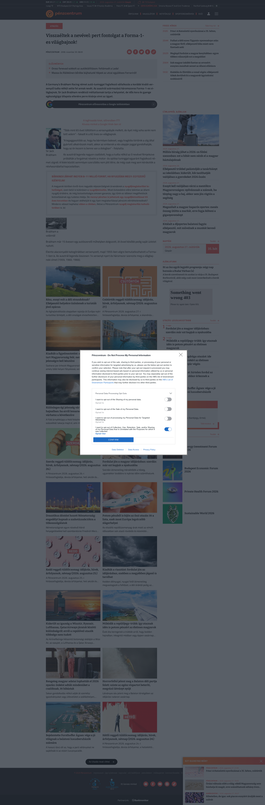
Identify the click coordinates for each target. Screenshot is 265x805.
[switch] (168, 399)
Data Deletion (118, 449)
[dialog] (133, 402)
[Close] (181, 355)
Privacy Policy (149, 449)
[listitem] (133, 393)
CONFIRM (113, 440)
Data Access (133, 449)
